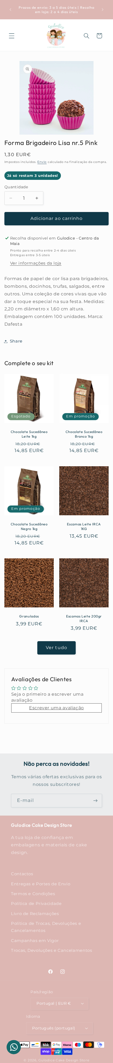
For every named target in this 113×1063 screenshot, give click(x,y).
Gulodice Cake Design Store (63, 1060)
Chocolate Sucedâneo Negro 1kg (28, 526)
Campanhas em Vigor (35, 940)
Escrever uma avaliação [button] (56, 707)
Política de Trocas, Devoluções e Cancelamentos (46, 927)
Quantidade (16, 187)
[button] (11, 35)
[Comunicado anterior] (10, 10)
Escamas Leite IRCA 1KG (84, 526)
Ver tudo (56, 647)
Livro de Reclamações (35, 913)
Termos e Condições (33, 893)
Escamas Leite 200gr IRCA (84, 618)
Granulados (29, 616)
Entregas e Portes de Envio (40, 884)
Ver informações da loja (36, 263)
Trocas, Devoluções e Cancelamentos (51, 950)
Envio (42, 162)
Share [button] (16, 341)
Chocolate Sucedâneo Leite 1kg (28, 434)
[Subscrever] (95, 800)
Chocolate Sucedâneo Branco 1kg (84, 434)
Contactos (22, 873)
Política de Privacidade (36, 903)
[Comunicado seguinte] (103, 10)
